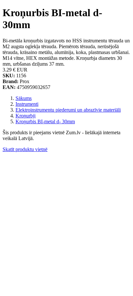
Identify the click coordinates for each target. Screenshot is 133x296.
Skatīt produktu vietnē (25, 149)
